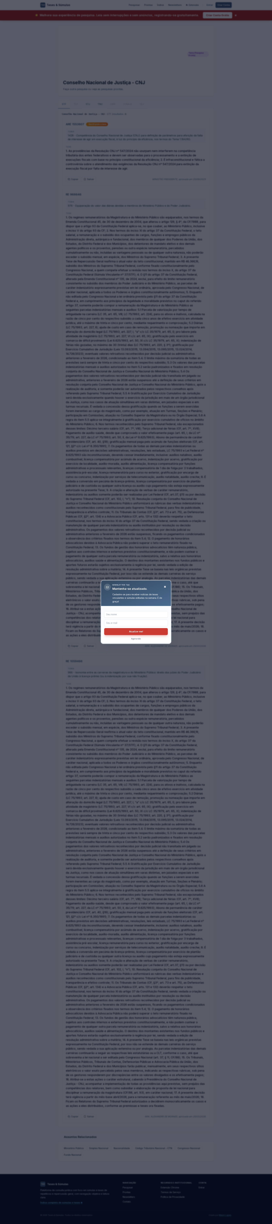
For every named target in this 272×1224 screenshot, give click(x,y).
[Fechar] (165, 587)
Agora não (136, 639)
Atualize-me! (136, 631)
